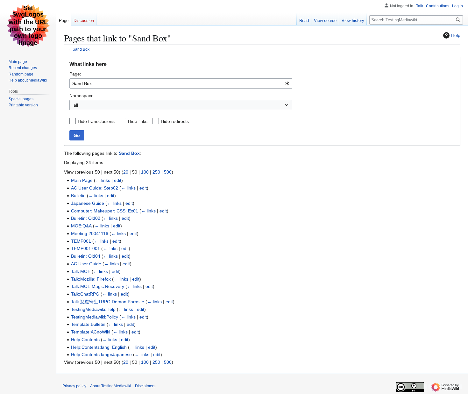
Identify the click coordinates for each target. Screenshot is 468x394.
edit (117, 180)
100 (145, 172)
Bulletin (78, 195)
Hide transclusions (96, 121)
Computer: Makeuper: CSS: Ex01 (104, 210)
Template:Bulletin (88, 324)
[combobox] (180, 83)
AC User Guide (86, 263)
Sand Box (81, 49)
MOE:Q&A (81, 225)
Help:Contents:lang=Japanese (101, 354)
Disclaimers (145, 386)
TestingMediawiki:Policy (94, 316)
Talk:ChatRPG (85, 294)
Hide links (137, 121)
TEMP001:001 (85, 248)
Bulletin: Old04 (85, 256)
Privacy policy (74, 386)
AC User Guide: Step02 (94, 187)
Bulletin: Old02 (85, 218)
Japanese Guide (87, 203)
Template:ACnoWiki (90, 331)
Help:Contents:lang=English (99, 347)
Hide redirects (175, 121)
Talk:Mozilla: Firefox (91, 279)
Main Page (82, 180)
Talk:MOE (80, 271)
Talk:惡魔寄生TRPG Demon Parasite (107, 301)
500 (168, 172)
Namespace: (82, 95)
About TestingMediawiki (110, 386)
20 (125, 172)
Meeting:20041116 (89, 233)
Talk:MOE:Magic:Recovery (97, 286)
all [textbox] (76, 105)
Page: (75, 73)
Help (455, 35)
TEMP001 (81, 241)
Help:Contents (85, 339)
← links (103, 180)
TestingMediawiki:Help (93, 309)
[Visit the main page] (28, 25)
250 (156, 172)
